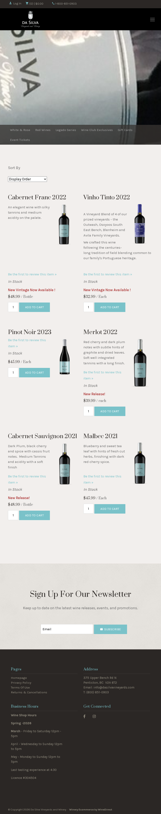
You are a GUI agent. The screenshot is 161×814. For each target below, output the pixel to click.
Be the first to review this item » (32, 274)
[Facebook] (84, 716)
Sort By (14, 167)
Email (37, 625)
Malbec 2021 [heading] (100, 436)
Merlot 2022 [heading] (100, 332)
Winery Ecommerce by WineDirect (90, 809)
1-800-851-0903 (66, 3)
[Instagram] (94, 716)
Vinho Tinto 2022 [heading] (106, 197)
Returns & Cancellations (29, 692)
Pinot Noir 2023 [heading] (29, 332)
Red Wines (43, 130)
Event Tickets (20, 140)
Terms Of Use (20, 687)
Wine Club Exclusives (97, 130)
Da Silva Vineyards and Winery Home (31, 19)
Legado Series (66, 130)
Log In (17, 3)
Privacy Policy (21, 682)
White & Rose (20, 130)
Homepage (19, 678)
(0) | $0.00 (36, 3)
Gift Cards (125, 130)
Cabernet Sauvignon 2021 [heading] (42, 436)
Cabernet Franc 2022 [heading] (37, 197)
